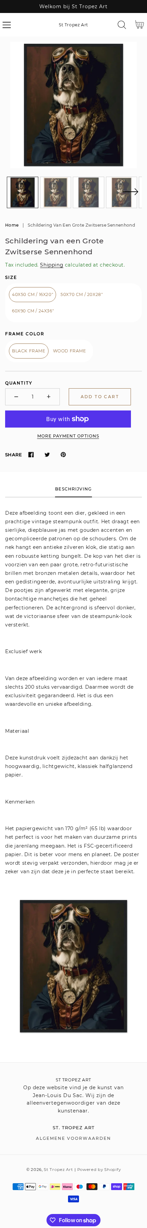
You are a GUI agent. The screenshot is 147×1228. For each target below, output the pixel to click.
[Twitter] (47, 455)
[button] (6, 24)
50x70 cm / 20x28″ (82, 294)
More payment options (68, 435)
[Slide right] (130, 195)
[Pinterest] (63, 455)
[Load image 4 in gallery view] (121, 192)
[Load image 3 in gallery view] (88, 192)
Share (13, 454)
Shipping (51, 265)
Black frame (28, 350)
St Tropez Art (58, 1169)
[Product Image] (73, 105)
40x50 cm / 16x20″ (32, 294)
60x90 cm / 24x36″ (33, 310)
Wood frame (69, 350)
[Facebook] (31, 455)
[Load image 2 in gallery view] (55, 192)
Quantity (18, 383)
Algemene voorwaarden (73, 1138)
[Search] (122, 25)
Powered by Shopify (99, 1169)
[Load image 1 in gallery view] (22, 192)
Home (11, 225)
